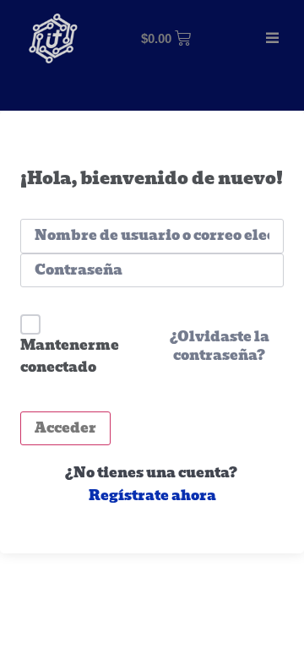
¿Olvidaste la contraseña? (219, 346)
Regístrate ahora (152, 496)
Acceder (65, 427)
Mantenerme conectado (69, 356)
